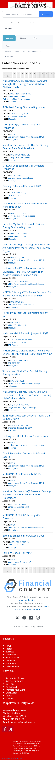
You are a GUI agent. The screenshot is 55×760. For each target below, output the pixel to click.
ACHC (18, 542)
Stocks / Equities (14, 383)
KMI (11, 381)
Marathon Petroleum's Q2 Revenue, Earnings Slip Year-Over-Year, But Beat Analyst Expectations (26, 494)
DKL (12, 94)
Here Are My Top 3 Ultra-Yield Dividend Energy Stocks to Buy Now (23, 225)
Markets (9, 38)
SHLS (16, 544)
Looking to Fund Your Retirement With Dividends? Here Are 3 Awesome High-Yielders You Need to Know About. (23, 272)
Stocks (23, 38)
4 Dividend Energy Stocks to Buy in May (23, 107)
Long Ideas (12, 407)
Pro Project (22, 407)
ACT (28, 192)
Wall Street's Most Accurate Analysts (17, 99)
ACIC (23, 192)
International (37, 52)
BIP (11, 360)
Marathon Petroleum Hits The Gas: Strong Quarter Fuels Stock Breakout (25, 146)
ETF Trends (12, 345)
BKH (22, 281)
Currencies (25, 52)
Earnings (20, 507)
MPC (12, 155)
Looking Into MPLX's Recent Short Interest (25, 436)
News (17, 52)
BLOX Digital (26, 753)
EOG (20, 113)
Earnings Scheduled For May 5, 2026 (21, 186)
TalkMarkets (13, 386)
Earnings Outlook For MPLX (17, 552)
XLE (9, 116)
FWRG (10, 544)
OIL (28, 155)
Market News (13, 96)
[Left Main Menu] (5, 4)
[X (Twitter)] (17, 618)
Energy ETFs (22, 428)
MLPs (24, 342)
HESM (17, 94)
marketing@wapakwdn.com (23, 722)
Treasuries (9, 56)
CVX (16, 113)
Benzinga (12, 101)
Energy (37, 383)
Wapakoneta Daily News (32, 741)
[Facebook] (24, 618)
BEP (11, 281)
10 (50, 73)
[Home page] (30, 5)
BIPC (16, 360)
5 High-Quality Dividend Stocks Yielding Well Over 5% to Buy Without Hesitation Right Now (27, 352)
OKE (22, 257)
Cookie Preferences (30, 748)
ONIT (10, 195)
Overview (8, 52)
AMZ (30, 340)
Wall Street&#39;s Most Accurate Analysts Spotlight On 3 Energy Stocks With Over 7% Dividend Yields (25, 84)
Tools (8, 46)
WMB (22, 381)
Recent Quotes (10, 22)
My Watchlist (31, 22)
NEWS (28, 94)
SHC (19, 195)
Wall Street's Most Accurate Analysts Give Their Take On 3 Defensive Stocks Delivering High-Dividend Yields (26, 395)
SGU (30, 428)
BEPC (17, 281)
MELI (12, 322)
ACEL (18, 192)
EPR (20, 360)
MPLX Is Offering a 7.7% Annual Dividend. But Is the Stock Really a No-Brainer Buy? (26, 294)
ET (20, 213)
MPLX (23, 94)
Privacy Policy (27, 746)
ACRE (29, 542)
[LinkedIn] (31, 618)
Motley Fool (13, 119)
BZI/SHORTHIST (27, 445)
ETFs (35, 38)
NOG (27, 405)
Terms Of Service (32, 609)
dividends (12, 428)
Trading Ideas (13, 157)
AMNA (24, 340)
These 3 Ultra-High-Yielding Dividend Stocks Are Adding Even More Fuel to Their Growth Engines (26, 248)
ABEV (12, 192)
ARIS (27, 425)
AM (11, 113)
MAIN (25, 360)
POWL (21, 544)
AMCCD (17, 340)
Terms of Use (17, 746)
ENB (12, 213)
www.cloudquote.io (27, 600)
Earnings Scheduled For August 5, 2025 (23, 535)
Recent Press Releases (29, 137)
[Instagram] (38, 618)
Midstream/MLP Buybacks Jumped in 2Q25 (25, 333)
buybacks (12, 342)
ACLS (24, 542)
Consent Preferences (12, 758)
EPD (16, 213)
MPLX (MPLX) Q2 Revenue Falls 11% (21, 474)
